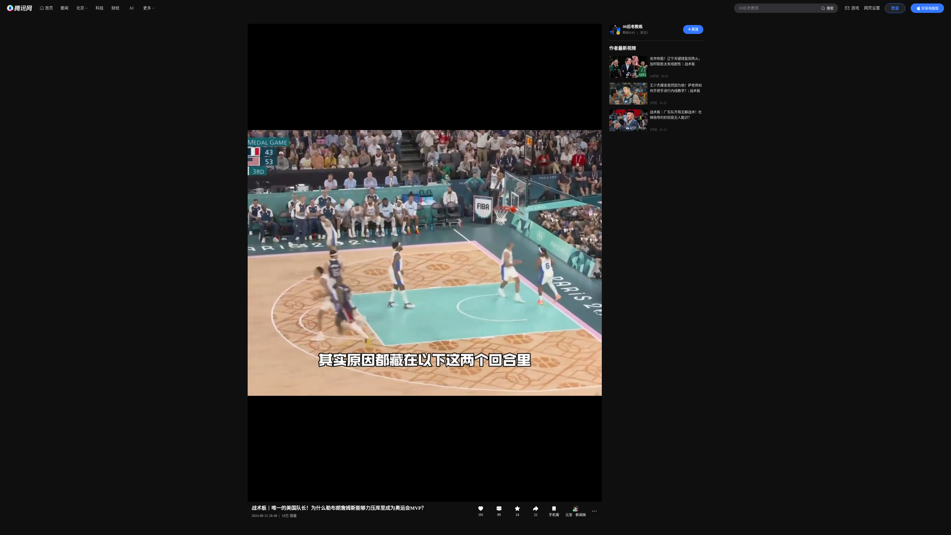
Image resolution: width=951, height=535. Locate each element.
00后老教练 (633, 27)
